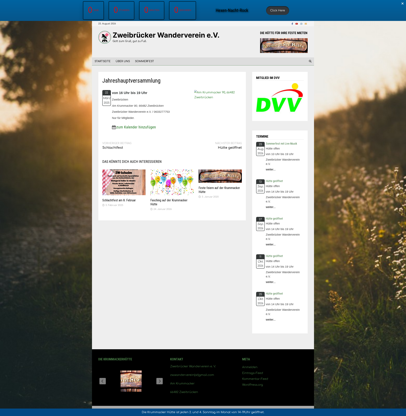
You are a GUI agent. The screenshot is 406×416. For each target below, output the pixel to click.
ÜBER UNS (123, 61)
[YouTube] (297, 23)
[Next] (159, 381)
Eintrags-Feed (252, 373)
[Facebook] (293, 23)
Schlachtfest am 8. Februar (119, 200)
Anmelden (250, 367)
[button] (277, 10)
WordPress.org (252, 384)
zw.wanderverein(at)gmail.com (192, 375)
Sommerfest (144, 61)
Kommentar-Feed (255, 378)
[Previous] (102, 381)
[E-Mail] (306, 23)
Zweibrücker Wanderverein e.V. (166, 35)
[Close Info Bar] (402, 3)
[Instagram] (302, 23)
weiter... (271, 169)
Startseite (103, 61)
